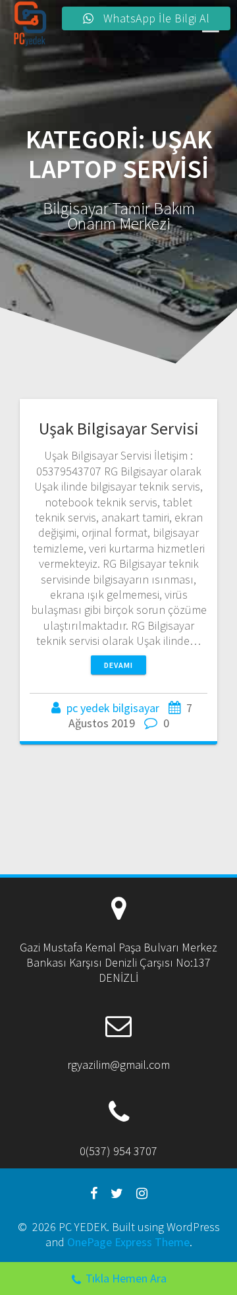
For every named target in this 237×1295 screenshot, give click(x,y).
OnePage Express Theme (128, 1242)
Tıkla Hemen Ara (126, 1278)
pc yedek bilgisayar (112, 707)
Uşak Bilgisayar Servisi (119, 428)
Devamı (118, 665)
